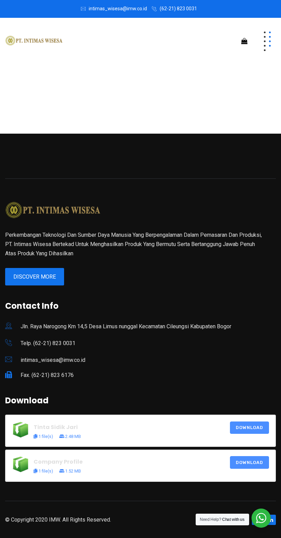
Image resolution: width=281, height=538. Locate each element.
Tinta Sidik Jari (56, 427)
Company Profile (58, 462)
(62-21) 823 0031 (178, 8)
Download (249, 427)
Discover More (34, 276)
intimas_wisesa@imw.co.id (118, 8)
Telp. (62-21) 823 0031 (48, 343)
